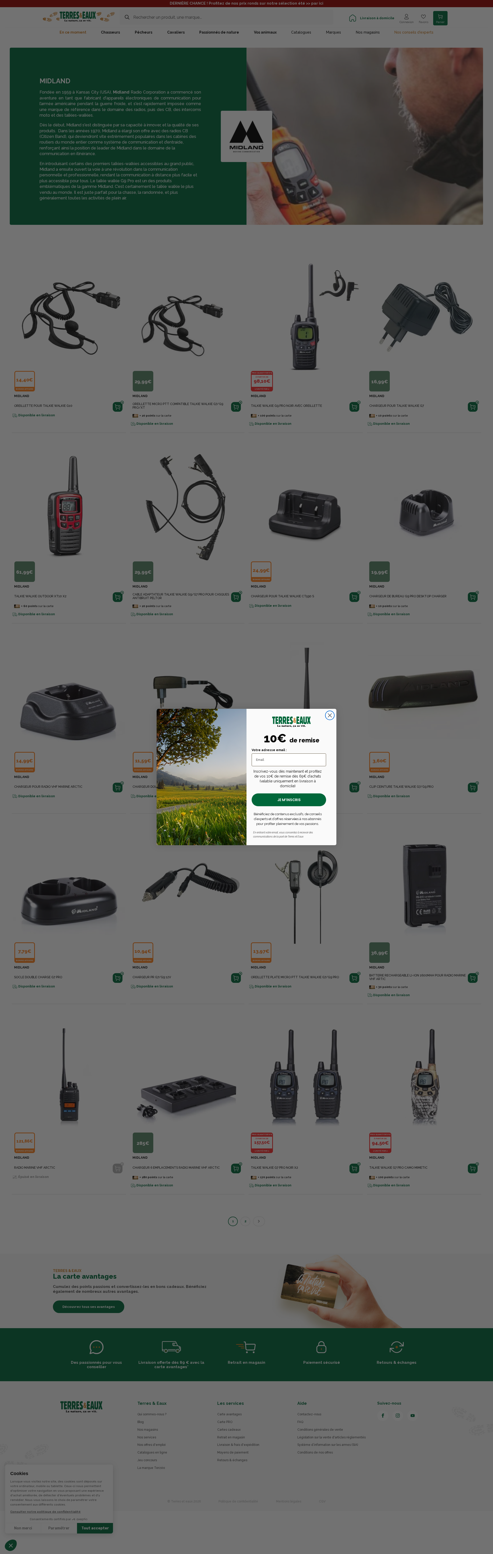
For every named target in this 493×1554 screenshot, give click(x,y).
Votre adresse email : (269, 750)
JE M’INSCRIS (289, 799)
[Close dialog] (329, 715)
